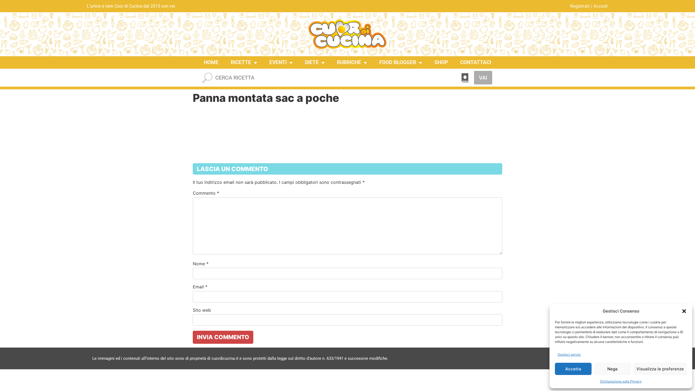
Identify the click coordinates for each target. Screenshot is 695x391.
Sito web (202, 310)
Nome (200, 263)
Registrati (580, 6)
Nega (612, 368)
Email (200, 287)
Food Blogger (397, 62)
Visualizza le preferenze (660, 368)
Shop (441, 62)
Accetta (573, 368)
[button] (684, 311)
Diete (312, 62)
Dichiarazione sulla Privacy (621, 381)
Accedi (600, 6)
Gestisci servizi (569, 354)
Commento (206, 193)
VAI (483, 77)
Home (211, 62)
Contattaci (475, 62)
